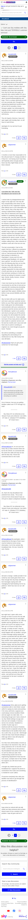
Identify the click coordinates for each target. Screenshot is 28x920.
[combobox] (13, 13)
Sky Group (3, 906)
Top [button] (15, 898)
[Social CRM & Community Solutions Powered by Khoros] (23, 916)
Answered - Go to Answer (14, 37)
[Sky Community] (9, 2)
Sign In (26, 2)
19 (4, 425)
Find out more (12, 382)
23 (4, 593)
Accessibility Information (21, 903)
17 (4, 170)
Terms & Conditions (22, 901)
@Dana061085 (8, 387)
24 (4, 684)
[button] (25, 53)
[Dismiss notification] (26, 7)
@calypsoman (6, 343)
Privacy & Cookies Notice (7, 903)
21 (4, 518)
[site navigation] (2, 2)
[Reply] (24, 137)
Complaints (4, 904)
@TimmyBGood (6, 446)
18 (4, 354)
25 (4, 786)
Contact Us (24, 904)
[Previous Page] (9, 47)
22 (4, 555)
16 (4, 134)
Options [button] (3, 24)
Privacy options (5, 901)
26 (4, 819)
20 (4, 462)
